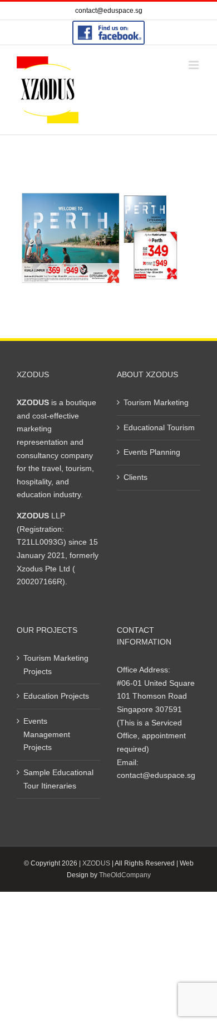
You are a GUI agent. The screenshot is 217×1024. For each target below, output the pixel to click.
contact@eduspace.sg (108, 11)
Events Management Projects (46, 734)
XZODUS (96, 863)
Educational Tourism (159, 427)
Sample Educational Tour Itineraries (58, 779)
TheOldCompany (125, 875)
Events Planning (152, 452)
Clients (135, 477)
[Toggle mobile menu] (194, 65)
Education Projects (56, 695)
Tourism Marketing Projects (55, 664)
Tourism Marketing (156, 402)
